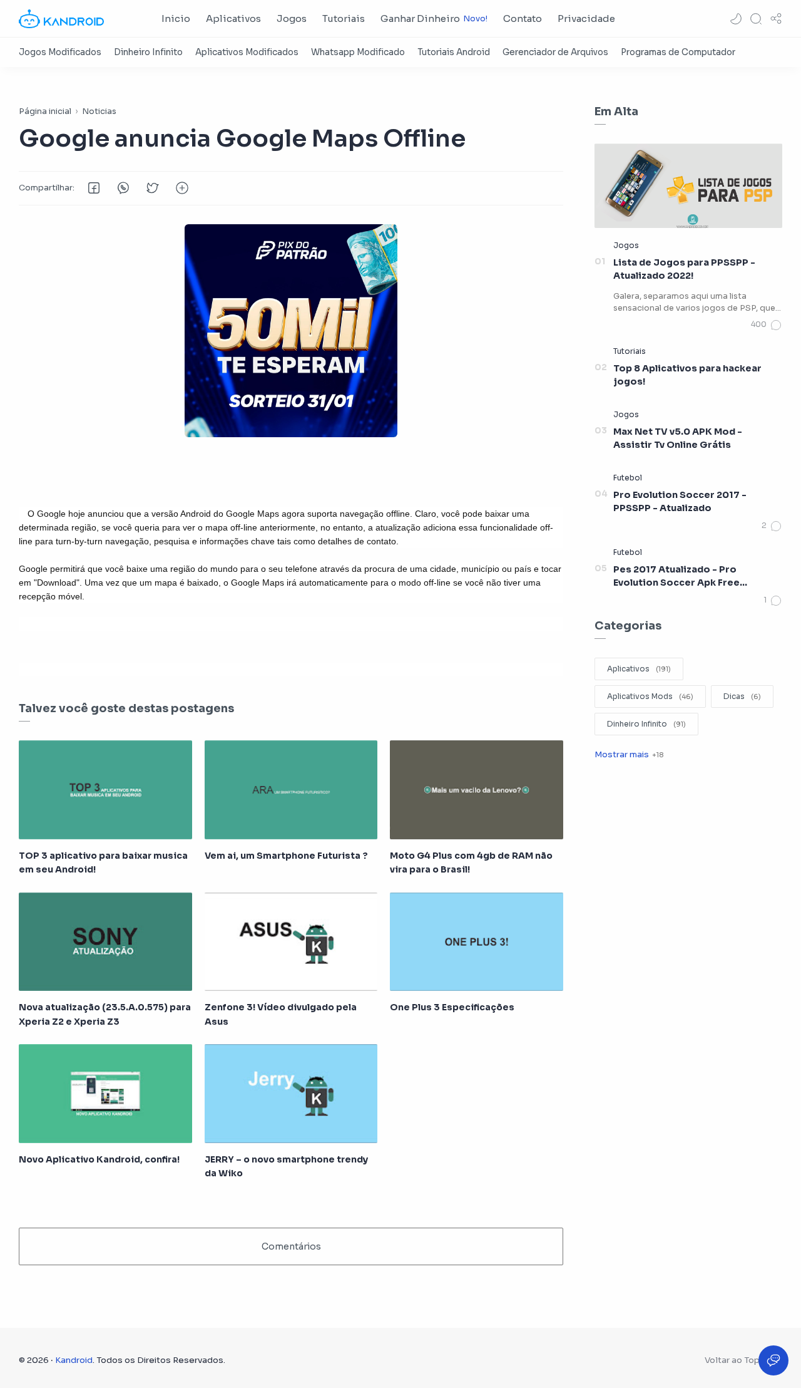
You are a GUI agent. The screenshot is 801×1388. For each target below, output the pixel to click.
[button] (736, 19)
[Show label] (628, 754)
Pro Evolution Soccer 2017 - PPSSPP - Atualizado (680, 501)
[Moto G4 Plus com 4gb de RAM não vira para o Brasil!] (476, 789)
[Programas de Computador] (678, 52)
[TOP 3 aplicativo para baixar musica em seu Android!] (105, 789)
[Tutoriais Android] (453, 52)
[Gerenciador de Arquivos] (555, 52)
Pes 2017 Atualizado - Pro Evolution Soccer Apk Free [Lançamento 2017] (676, 577)
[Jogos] (626, 245)
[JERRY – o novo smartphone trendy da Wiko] (291, 1093)
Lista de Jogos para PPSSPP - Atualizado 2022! (684, 269)
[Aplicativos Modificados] (246, 52)
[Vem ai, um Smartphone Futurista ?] (291, 789)
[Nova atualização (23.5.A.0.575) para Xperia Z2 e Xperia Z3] (105, 942)
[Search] (756, 19)
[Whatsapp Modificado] (358, 52)
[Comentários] (766, 325)
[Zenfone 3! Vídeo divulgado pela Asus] (291, 942)
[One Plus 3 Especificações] (476, 942)
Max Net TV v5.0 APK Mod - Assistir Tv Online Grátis (677, 438)
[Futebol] (627, 477)
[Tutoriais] (629, 351)
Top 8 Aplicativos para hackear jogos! (687, 375)
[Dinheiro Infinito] (148, 52)
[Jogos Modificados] (60, 52)
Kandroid (74, 1360)
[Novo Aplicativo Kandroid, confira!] (105, 1093)
